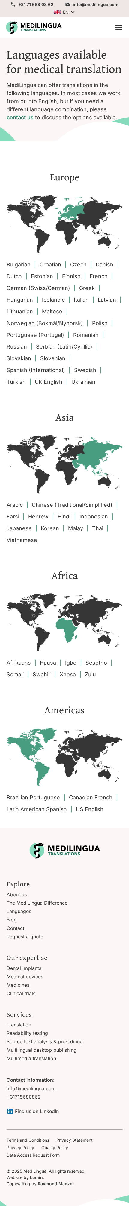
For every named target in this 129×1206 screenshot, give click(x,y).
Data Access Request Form (33, 1155)
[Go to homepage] (64, 850)
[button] (64, 12)
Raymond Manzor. (56, 1183)
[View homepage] (33, 27)
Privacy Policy (20, 1147)
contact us (20, 117)
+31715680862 (24, 1097)
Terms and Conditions (28, 1140)
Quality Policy (54, 1147)
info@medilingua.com (31, 1088)
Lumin (36, 1177)
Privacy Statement (74, 1140)
